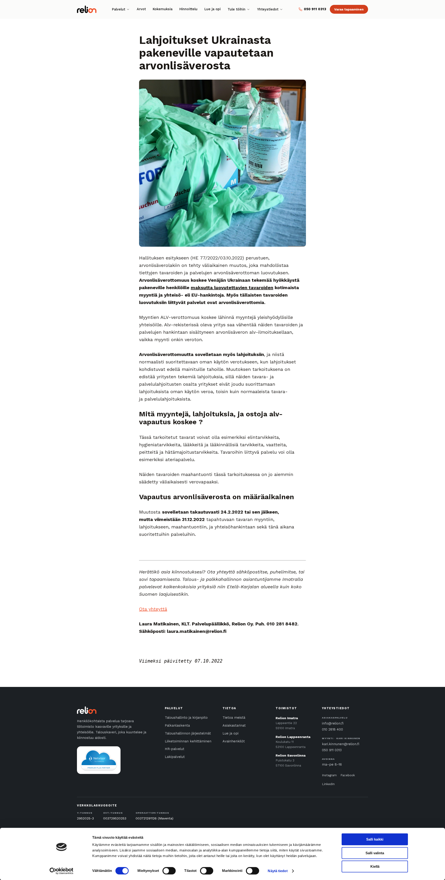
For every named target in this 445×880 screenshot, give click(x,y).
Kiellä (374, 866)
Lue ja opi (212, 9)
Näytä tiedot (277, 871)
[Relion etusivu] (86, 9)
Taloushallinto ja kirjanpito (186, 718)
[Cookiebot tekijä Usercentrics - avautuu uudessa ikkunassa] (61, 870)
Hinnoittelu (188, 9)
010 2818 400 (332, 729)
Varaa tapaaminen (349, 9)
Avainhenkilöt (233, 741)
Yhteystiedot (267, 9)
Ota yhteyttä (153, 609)
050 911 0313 (332, 750)
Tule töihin (236, 9)
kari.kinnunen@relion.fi (340, 744)
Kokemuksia (162, 9)
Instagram (329, 775)
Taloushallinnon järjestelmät (188, 733)
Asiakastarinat (234, 726)
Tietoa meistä (233, 718)
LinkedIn (328, 784)
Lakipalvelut (175, 757)
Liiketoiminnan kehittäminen (188, 741)
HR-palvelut (174, 749)
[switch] (169, 870)
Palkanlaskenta (177, 726)
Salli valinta (375, 853)
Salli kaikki (374, 839)
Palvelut (118, 9)
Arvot (141, 9)
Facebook (347, 775)
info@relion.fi (332, 723)
